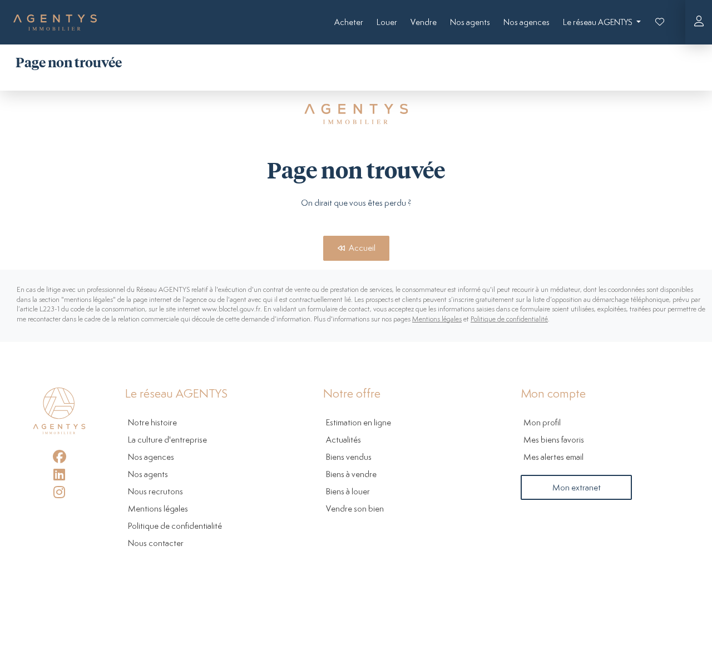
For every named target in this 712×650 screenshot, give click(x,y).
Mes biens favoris (553, 440)
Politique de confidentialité (509, 319)
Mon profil (542, 423)
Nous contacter (156, 543)
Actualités (343, 440)
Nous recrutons (155, 492)
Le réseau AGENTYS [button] (598, 22)
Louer (387, 22)
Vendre (424, 22)
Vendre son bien (355, 509)
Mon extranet (576, 488)
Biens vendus (349, 457)
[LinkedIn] (59, 474)
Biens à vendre (351, 474)
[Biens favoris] (659, 22)
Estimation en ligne (358, 423)
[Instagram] (59, 492)
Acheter (348, 22)
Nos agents (470, 22)
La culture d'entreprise (167, 440)
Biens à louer (348, 492)
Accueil (361, 248)
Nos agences (526, 22)
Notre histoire (152, 423)
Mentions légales (437, 319)
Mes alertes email (553, 457)
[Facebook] (59, 456)
